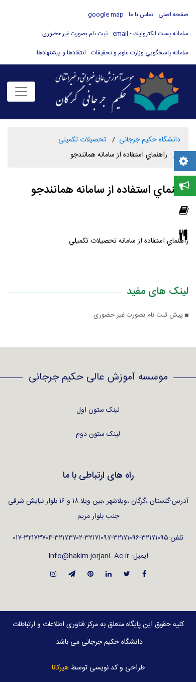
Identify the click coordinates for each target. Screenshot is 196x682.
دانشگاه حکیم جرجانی (149, 140)
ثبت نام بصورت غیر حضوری (75, 34)
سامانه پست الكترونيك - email (150, 34)
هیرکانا (60, 668)
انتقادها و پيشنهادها (61, 53)
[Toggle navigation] (21, 92)
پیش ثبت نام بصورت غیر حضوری (139, 315)
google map (106, 15)
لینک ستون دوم (98, 434)
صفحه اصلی (173, 15)
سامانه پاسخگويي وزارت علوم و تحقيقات (139, 53)
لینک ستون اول (98, 410)
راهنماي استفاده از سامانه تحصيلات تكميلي (128, 241)
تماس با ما (141, 15)
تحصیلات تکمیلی (82, 140)
